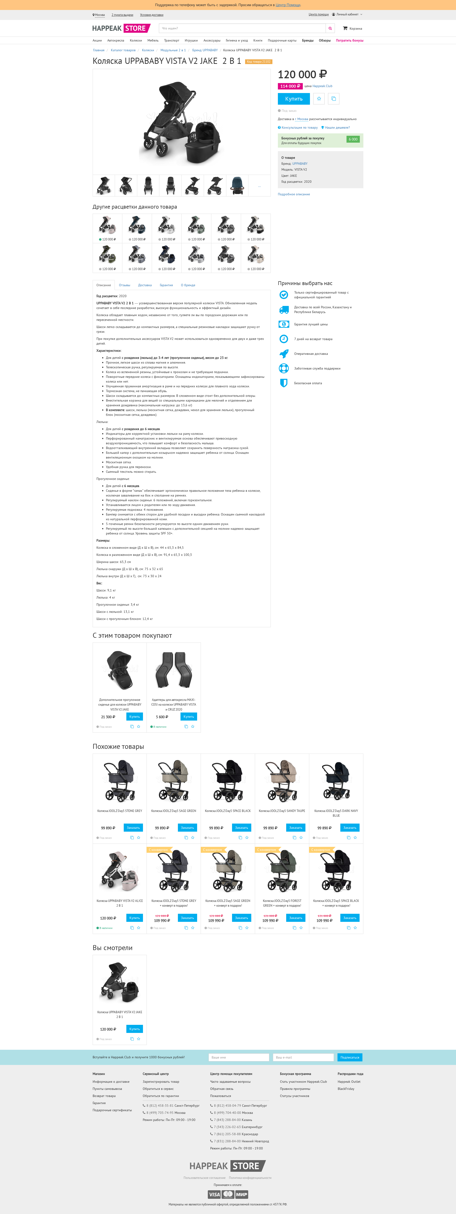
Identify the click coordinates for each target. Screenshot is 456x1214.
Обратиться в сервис (158, 1089)
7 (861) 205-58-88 (227, 1134)
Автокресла (115, 40)
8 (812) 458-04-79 (227, 1105)
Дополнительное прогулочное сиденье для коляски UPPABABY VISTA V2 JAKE (119, 705)
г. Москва (301, 119)
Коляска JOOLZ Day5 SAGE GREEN (173, 811)
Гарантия (166, 285)
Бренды (308, 40)
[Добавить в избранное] (138, 726)
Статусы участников (294, 1096)
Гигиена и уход (237, 40)
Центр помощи (319, 14)
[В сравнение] (333, 98)
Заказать (133, 827)
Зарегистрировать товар (161, 1081)
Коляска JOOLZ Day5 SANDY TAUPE (282, 811)
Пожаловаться (220, 1096)
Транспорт (171, 40)
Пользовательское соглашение (205, 1178)
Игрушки (191, 40)
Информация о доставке (111, 1081)
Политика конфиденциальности (250, 1178)
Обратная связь (221, 1089)
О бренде (188, 285)
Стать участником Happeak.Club (303, 1081)
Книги (257, 40)
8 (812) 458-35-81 (160, 1105)
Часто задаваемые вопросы (230, 1081)
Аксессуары (212, 40)
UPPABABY (300, 163)
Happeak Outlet (349, 1081)
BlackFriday (346, 1089)
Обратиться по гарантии (161, 1096)
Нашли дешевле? (337, 127)
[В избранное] (319, 98)
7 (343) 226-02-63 (227, 1127)
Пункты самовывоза (107, 1089)
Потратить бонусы (349, 40)
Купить (294, 98)
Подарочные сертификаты (112, 1110)
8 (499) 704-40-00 (227, 1113)
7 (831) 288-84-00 (227, 1141)
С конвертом (158, 850)
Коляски (136, 40)
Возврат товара (104, 1096)
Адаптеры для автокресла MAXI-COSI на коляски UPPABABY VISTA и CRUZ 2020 (173, 705)
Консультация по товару (299, 127)
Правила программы (295, 1089)
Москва (100, 15)
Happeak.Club (322, 86)
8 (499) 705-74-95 (160, 1113)
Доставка (145, 285)
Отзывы (124, 285)
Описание (103, 285)
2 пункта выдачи (122, 15)
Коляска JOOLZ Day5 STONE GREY (119, 811)
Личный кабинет (347, 14)
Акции (97, 40)
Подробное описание (294, 194)
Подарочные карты (282, 40)
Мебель (153, 40)
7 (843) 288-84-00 (227, 1120)
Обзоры (325, 40)
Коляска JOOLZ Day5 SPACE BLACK (228, 811)
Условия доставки (151, 15)
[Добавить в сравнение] (132, 726)
